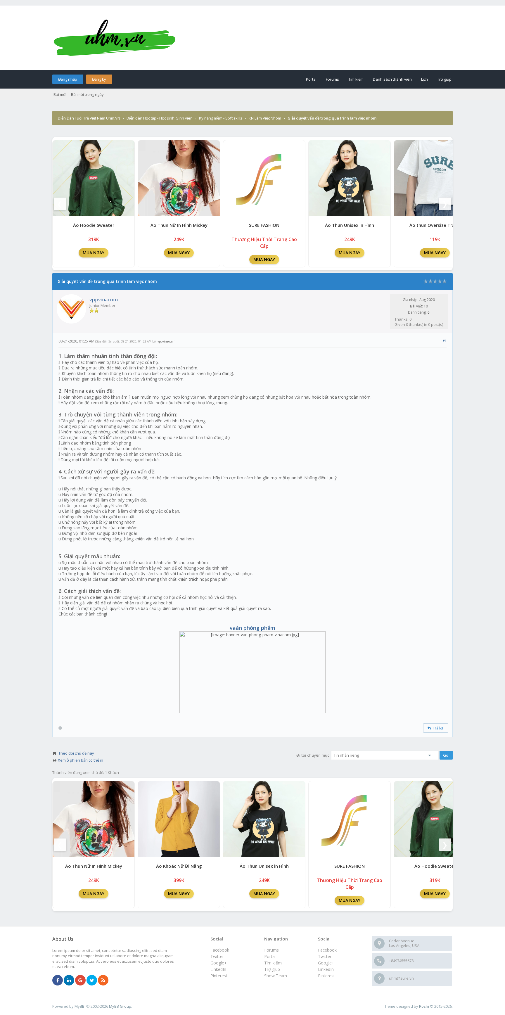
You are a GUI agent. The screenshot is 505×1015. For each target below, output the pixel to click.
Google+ (326, 963)
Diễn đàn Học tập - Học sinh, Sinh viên (160, 118)
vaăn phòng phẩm (252, 627)
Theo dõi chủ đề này (76, 753)
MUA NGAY (93, 252)
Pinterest (326, 975)
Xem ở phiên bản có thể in (80, 760)
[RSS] (103, 980)
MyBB (79, 1006)
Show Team (275, 975)
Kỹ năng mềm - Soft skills (220, 118)
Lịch (424, 79)
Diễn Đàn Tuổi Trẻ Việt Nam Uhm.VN (89, 118)
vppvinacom (103, 299)
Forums (332, 79)
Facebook (327, 950)
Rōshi (424, 1006)
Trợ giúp (444, 79)
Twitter (324, 956)
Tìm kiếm (356, 79)
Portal (311, 79)
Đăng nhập (67, 79)
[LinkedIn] (69, 980)
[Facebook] (57, 980)
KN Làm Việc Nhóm (265, 118)
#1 (445, 340)
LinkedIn (326, 969)
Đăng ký (99, 79)
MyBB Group (120, 1006)
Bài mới (59, 94)
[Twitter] (92, 980)
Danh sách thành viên (392, 79)
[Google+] (80, 980)
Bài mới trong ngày (87, 94)
